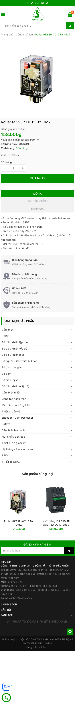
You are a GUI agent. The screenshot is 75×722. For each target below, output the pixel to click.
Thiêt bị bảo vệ (11, 411)
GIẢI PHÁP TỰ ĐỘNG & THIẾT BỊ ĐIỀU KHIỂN (37, 621)
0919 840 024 (19, 585)
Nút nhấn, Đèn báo (13, 436)
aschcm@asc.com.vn (21, 598)
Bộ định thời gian (12, 367)
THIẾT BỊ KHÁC (11, 461)
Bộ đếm (6, 373)
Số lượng (6, 162)
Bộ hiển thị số (10, 380)
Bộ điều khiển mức (13, 354)
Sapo (46, 647)
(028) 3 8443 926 (48, 589)
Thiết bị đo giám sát (14, 442)
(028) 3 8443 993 (25, 589)
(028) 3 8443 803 (46, 585)
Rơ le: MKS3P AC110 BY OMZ (19, 523)
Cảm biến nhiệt (11, 392)
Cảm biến (7, 329)
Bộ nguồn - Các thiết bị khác (19, 361)
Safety (6, 423)
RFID (5, 455)
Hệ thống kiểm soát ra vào (18, 449)
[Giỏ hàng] (70, 15)
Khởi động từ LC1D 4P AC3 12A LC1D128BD (56, 523)
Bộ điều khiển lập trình (15, 342)
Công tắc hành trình (14, 398)
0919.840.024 (30, 292)
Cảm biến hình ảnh (13, 430)
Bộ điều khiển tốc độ (14, 348)
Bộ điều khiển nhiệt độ (15, 386)
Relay (5, 335)
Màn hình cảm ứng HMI (16, 405)
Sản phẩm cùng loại (37, 474)
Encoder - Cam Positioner (17, 417)
